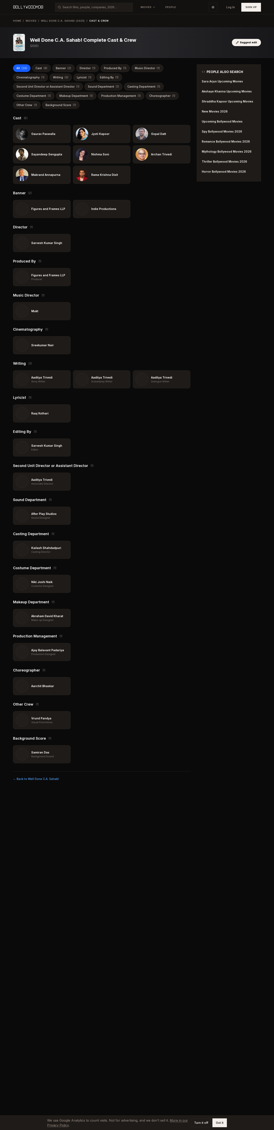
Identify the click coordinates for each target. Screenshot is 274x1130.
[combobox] (96, 7)
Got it (219, 1122)
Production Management (121, 95)
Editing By (109, 77)
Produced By (115, 68)
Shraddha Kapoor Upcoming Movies (227, 101)
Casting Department (143, 86)
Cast (41, 68)
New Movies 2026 (215, 111)
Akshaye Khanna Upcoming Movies (227, 91)
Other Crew (26, 105)
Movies (31, 20)
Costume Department (33, 95)
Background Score (61, 105)
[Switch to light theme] (213, 7)
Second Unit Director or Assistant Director (47, 86)
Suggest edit (248, 42)
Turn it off (201, 1122)
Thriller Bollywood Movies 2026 (224, 161)
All (21, 68)
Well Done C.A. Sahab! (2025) (63, 20)
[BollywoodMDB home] (28, 7)
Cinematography (30, 77)
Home (17, 20)
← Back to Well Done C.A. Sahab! (36, 779)
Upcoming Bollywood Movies (222, 121)
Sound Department (103, 86)
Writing (60, 77)
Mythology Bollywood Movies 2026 (227, 151)
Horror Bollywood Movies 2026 (224, 171)
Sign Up (251, 7)
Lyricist (84, 77)
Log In (230, 7)
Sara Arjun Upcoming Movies (222, 81)
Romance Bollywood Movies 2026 (226, 141)
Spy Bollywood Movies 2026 (222, 131)
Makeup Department (76, 95)
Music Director (147, 68)
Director (87, 68)
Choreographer (162, 95)
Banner (63, 68)
